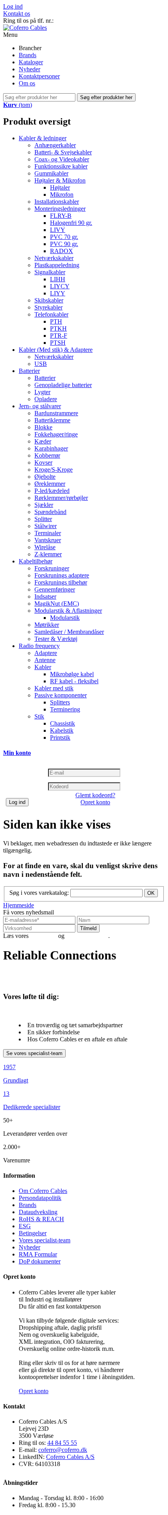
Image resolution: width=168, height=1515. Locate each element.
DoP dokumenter (40, 1261)
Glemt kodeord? (95, 795)
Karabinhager (51, 448)
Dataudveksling (38, 1212)
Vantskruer (47, 540)
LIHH (57, 279)
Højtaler (60, 187)
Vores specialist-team (44, 1240)
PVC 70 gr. (64, 236)
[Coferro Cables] (25, 27)
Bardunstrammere (56, 413)
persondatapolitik (87, 935)
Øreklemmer (49, 483)
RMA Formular (38, 1254)
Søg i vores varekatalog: (39, 892)
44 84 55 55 (62, 1442)
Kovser (43, 462)
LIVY (57, 229)
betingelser (43, 935)
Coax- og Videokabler (61, 159)
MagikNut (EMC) (56, 603)
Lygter (42, 392)
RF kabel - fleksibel (74, 681)
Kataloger (31, 62)
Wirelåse (44, 547)
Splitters (60, 702)
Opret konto (95, 802)
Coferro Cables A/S (70, 1456)
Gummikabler (51, 173)
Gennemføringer (54, 589)
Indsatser (45, 596)
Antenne (44, 660)
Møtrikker (46, 624)
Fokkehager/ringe (56, 434)
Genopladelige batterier (63, 385)
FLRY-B (60, 215)
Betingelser (32, 1233)
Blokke (43, 427)
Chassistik (62, 723)
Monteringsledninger (60, 208)
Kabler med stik (53, 688)
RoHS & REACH (41, 1219)
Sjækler (43, 504)
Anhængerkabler (55, 145)
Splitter (43, 519)
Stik (39, 716)
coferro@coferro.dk (62, 1449)
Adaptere (45, 653)
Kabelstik (61, 730)
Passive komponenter (60, 695)
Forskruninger (51, 568)
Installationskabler (56, 201)
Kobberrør (47, 455)
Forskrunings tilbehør (60, 582)
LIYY (57, 293)
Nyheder (29, 69)
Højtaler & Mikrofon (60, 180)
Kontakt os (16, 13)
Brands (27, 55)
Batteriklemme (52, 420)
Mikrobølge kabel (72, 674)
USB (40, 363)
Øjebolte (44, 476)
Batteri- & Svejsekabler (63, 152)
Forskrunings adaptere (61, 575)
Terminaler (47, 533)
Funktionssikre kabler (61, 166)
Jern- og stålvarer (40, 406)
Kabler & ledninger (42, 138)
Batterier (29, 370)
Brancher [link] (30, 48)
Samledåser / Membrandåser (69, 631)
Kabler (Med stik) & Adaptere (56, 349)
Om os (27, 83)
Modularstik (65, 617)
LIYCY (60, 286)
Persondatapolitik (40, 1198)
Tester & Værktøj (55, 638)
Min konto (17, 752)
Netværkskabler (53, 258)
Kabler (42, 667)
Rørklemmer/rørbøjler (61, 497)
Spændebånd (50, 512)
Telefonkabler (51, 314)
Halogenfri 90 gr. (71, 222)
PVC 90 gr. (64, 244)
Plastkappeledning (56, 265)
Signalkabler (49, 272)
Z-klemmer (48, 554)
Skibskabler (48, 300)
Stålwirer (45, 526)
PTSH (58, 342)
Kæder (42, 441)
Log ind (13, 6)
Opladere (45, 399)
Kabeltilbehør (35, 561)
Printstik (60, 737)
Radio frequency (39, 646)
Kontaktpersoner (39, 76)
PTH (56, 321)
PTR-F (58, 335)
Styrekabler (48, 307)
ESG (25, 1226)
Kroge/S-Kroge (53, 469)
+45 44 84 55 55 (75, 20)
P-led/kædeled (52, 490)
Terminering (65, 709)
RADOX (61, 251)
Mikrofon (61, 194)
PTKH (58, 328)
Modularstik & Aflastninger (68, 610)
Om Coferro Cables (43, 1190)
